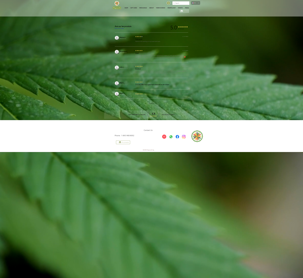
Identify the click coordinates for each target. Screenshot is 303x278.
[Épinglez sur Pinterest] (163, 135)
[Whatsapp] (171, 190)
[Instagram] (183, 190)
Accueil (118, 22)
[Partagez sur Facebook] (160, 135)
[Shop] (168, 3)
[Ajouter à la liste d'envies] (185, 78)
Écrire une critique (120, 149)
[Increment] (165, 43)
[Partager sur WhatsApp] (166, 135)
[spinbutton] (162, 43)
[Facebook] (177, 190)
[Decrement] (160, 43)
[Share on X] (169, 135)
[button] (143, 7)
